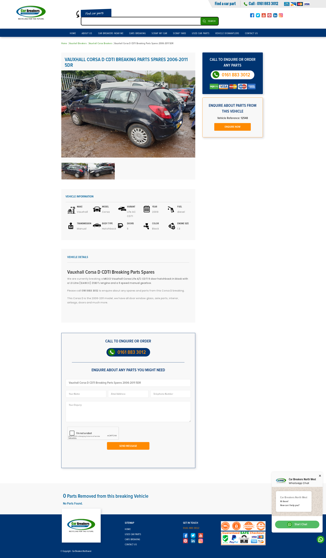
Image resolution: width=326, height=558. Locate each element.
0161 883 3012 (267, 3)
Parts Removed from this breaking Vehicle (106, 496)
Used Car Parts (201, 33)
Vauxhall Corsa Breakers (100, 43)
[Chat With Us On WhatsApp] (319, 540)
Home (73, 33)
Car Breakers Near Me (111, 33)
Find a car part (225, 3)
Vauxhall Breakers (78, 43)
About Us (87, 33)
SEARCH (212, 21)
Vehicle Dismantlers (227, 33)
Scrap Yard (179, 33)
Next (190, 112)
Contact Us (251, 33)
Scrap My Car (159, 33)
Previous (65, 112)
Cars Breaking (137, 33)
